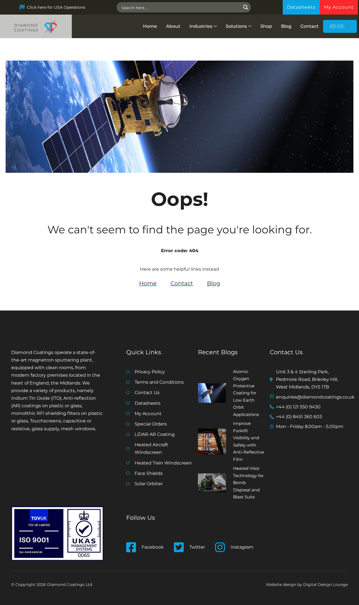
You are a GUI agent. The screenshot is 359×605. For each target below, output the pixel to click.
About (173, 26)
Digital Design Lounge (325, 584)
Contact (309, 26)
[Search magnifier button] (246, 7)
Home (150, 26)
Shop (266, 26)
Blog (286, 26)
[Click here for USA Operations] (22, 7)
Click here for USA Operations (56, 7)
